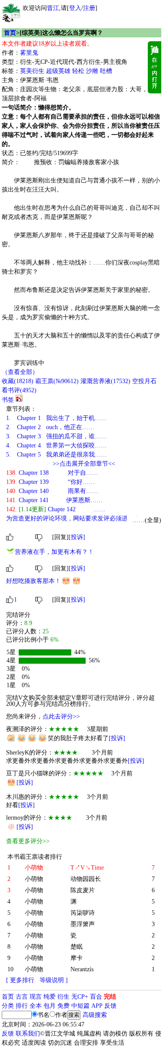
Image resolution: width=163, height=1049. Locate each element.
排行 (22, 1006)
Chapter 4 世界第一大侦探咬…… (56, 445)
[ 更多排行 (20, 980)
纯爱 (49, 996)
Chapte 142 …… (55, 509)
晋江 (53, 8)
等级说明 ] (54, 980)
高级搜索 (95, 1015)
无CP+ (79, 996)
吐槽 (106, 71)
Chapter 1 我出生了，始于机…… (56, 418)
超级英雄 (58, 71)
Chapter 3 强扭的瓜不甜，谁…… (56, 436)
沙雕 (92, 71)
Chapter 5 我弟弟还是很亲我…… (56, 454)
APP (97, 1006)
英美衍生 (32, 71)
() (17, 381)
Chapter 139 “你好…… (50, 482)
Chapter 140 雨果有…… (52, 491)
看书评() (19, 390)
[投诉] (77, 537)
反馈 (110, 1006)
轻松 (78, 71)
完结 (110, 996)
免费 (63, 1006)
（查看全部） (20, 372)
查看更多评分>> (28, 841)
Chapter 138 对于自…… (52, 473)
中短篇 (80, 1006)
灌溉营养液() (105, 381)
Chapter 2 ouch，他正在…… (50, 427)
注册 (89, 8)
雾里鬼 (29, 53)
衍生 (63, 996)
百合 (96, 996)
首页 (10, 33)
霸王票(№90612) (57, 381)
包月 (49, 1006)
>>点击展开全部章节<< (84, 463)
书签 (8, 400)
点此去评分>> (61, 716)
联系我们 (28, 1033)
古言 (22, 996)
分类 (8, 1006)
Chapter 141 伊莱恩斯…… (54, 500)
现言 (36, 996)
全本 (36, 1006)
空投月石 (144, 381)
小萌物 (34, 879)
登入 (75, 8)
